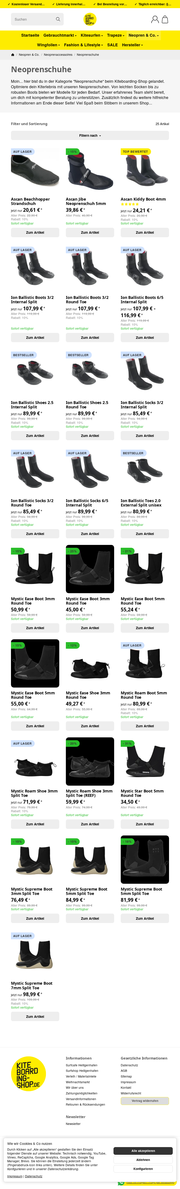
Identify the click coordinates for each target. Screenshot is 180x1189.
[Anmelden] (155, 19)
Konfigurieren (143, 1169)
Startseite (30, 35)
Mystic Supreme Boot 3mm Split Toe (31, 891)
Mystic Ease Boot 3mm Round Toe (33, 600)
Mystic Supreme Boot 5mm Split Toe (86, 891)
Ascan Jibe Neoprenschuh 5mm (86, 201)
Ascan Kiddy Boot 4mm (143, 199)
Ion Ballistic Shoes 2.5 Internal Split (32, 404)
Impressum (14, 1176)
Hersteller (131, 44)
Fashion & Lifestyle (82, 44)
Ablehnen (143, 1160)
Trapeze (114, 35)
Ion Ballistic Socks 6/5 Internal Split (87, 502)
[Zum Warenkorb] (165, 19)
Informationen (79, 1058)
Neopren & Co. (142, 35)
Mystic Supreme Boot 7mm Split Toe (31, 985)
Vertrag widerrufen (145, 1101)
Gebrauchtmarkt (58, 35)
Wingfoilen (47, 44)
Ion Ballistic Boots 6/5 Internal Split (142, 299)
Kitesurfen (90, 35)
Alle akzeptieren (143, 1151)
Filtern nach (88, 135)
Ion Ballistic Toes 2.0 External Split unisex (141, 502)
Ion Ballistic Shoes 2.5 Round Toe (87, 404)
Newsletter (75, 1117)
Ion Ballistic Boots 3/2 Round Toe (87, 299)
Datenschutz (33, 1176)
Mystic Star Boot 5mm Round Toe (142, 793)
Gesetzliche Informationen (144, 1058)
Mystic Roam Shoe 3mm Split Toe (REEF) (89, 793)
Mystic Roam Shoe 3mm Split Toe (34, 793)
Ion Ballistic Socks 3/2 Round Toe (32, 502)
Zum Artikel (35, 232)
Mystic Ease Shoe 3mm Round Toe (88, 695)
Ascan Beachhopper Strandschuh (30, 201)
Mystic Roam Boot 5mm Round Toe (144, 695)
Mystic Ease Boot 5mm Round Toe (143, 600)
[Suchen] (58, 19)
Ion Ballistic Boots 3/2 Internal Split (32, 299)
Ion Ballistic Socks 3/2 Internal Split (142, 404)
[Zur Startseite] (90, 19)
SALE (112, 44)
